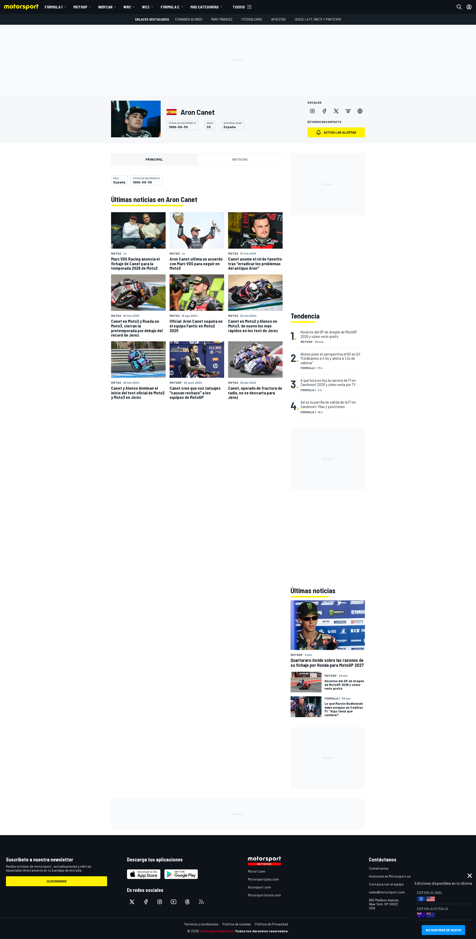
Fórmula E (170, 6)
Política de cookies (236, 924)
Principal (154, 159)
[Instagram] (312, 111)
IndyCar (105, 6)
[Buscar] (459, 7)
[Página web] (360, 111)
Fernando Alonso (188, 19)
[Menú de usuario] (469, 7)
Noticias (240, 159)
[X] (336, 111)
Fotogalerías (251, 19)
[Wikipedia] (348, 111)
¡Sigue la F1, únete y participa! (318, 19)
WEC (146, 6)
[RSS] (201, 902)
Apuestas (278, 19)
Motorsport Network (217, 931)
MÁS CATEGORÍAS (204, 6)
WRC (127, 6)
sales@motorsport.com (387, 892)
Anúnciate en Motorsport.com (391, 876)
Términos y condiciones (201, 924)
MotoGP (80, 6)
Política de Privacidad (271, 924)
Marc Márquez (222, 19)
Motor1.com (256, 871)
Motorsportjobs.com (263, 879)
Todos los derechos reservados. (262, 931)
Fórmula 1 (53, 6)
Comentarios (378, 868)
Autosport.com (259, 887)
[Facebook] (324, 111)
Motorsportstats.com (264, 895)
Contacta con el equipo (386, 884)
